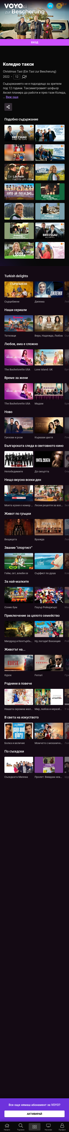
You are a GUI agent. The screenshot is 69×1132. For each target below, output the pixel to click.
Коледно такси (18, 64)
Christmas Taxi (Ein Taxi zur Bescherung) (29, 71)
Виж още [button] (12, 97)
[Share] (8, 107)
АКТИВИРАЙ (34, 1113)
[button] (7, 1127)
